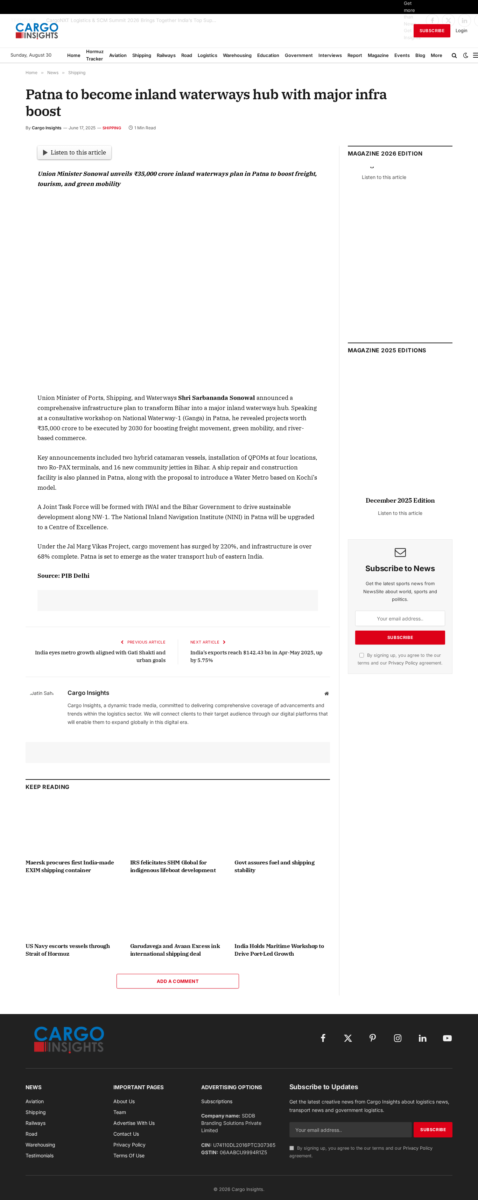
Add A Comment (178, 981)
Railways (166, 55)
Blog (420, 55)
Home (73, 55)
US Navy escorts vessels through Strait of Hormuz (68, 949)
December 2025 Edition (400, 500)
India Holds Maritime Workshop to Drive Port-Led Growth (279, 949)
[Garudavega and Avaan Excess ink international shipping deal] (178, 910)
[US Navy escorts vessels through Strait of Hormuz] (73, 910)
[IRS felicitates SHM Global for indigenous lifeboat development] (178, 826)
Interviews (330, 55)
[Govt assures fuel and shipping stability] (282, 826)
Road (186, 55)
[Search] (454, 55)
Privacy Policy (403, 663)
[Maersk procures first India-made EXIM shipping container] (73, 826)
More (436, 55)
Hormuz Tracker (95, 55)
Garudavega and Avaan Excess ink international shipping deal (175, 949)
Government (299, 55)
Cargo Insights (47, 127)
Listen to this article (78, 152)
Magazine (378, 55)
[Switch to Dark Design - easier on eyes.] (466, 55)
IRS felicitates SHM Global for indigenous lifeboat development (173, 866)
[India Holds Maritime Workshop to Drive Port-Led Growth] (282, 910)
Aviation (118, 55)
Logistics (207, 55)
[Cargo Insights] (37, 31)
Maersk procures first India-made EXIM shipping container (70, 866)
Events (402, 55)
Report (354, 55)
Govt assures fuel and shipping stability (274, 866)
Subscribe (432, 30)
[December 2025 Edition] (400, 433)
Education (268, 55)
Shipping (141, 55)
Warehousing (237, 55)
